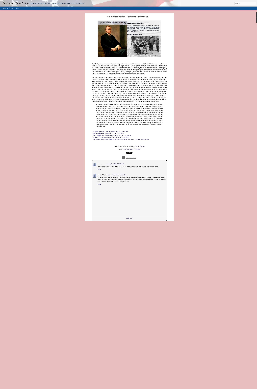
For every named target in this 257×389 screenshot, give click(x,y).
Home (12, 8)
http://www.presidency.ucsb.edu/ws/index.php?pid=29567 (110, 131)
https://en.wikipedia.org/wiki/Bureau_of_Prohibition (108, 133)
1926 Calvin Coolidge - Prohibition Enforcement (127, 16)
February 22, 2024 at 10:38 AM (116, 175)
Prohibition (137, 149)
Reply (99, 169)
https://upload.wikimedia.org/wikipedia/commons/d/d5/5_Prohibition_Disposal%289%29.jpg (120, 139)
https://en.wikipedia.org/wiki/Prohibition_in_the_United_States (111, 135)
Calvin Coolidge (128, 149)
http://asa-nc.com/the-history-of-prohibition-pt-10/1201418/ (110, 137)
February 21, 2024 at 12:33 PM (114, 164)
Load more (129, 218)
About (17, 8)
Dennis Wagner (140, 146)
